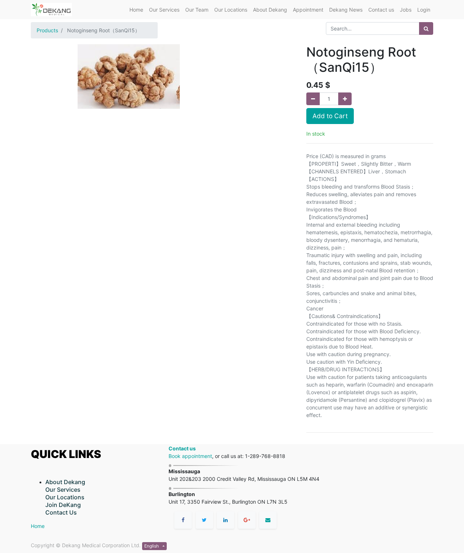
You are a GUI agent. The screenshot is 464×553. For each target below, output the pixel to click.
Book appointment (190, 456)
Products (47, 30)
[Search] (426, 28)
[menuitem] (136, 9)
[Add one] (345, 98)
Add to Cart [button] (330, 116)
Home (38, 526)
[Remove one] (313, 98)
